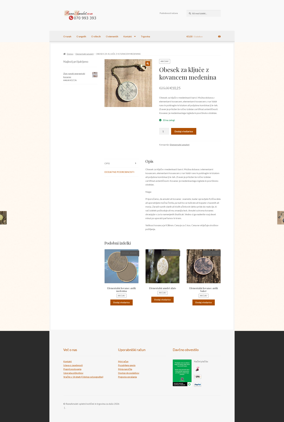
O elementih (112, 36)
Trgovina (145, 36)
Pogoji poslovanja (72, 369)
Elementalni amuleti (85, 54)
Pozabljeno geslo (126, 365)
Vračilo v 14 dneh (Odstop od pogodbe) (83, 376)
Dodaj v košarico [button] (121, 302)
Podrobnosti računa (169, 13)
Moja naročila (125, 369)
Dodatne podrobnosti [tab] (119, 171)
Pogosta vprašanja (127, 376)
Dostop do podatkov (128, 372)
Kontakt (127, 36)
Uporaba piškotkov (73, 372)
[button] (147, 63)
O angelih (81, 36)
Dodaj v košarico (184, 131)
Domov (70, 54)
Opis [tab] (107, 163)
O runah (67, 36)
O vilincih (96, 36)
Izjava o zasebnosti (73, 365)
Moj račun (123, 361)
